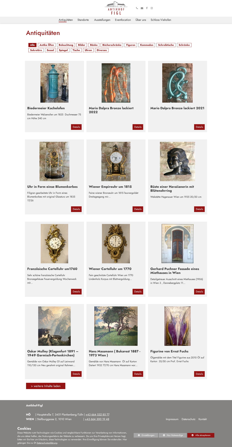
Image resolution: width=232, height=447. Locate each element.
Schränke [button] (183, 45)
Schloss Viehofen (161, 20)
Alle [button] (32, 45)
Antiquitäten (66, 20)
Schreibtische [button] (165, 45)
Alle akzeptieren (199, 435)
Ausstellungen (102, 20)
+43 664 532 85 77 (97, 415)
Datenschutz (188, 419)
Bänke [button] (93, 45)
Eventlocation (123, 20)
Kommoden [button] (146, 45)
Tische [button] (75, 50)
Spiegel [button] (62, 50)
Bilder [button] (81, 45)
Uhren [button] (87, 50)
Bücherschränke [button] (111, 45)
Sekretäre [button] (35, 50)
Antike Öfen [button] (46, 45)
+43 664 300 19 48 (97, 419)
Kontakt (203, 419)
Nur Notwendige (171, 436)
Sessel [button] (49, 50)
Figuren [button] (130, 45)
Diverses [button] (101, 50)
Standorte (83, 20)
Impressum (172, 419)
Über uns (141, 20)
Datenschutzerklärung (47, 442)
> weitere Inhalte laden (45, 386)
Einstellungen (144, 436)
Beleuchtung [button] (65, 45)
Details (76, 127)
